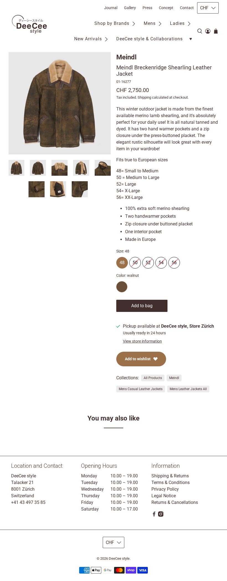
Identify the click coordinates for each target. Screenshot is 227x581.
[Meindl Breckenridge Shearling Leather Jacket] (60, 103)
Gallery (130, 8)
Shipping (144, 97)
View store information (142, 341)
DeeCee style (119, 558)
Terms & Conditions (170, 482)
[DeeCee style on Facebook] (154, 515)
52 (148, 261)
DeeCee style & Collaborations (149, 38)
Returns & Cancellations (174, 502)
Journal (110, 8)
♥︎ (190, 38)
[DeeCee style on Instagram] (160, 515)
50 (135, 261)
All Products (153, 378)
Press (147, 8)
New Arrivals (88, 38)
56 (174, 261)
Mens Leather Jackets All (188, 389)
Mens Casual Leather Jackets (140, 389)
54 (161, 261)
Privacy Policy (165, 489)
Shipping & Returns (170, 476)
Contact (187, 8)
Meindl (126, 57)
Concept (166, 8)
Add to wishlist (138, 359)
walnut (121, 286)
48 (122, 261)
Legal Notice (163, 495)
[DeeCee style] (29, 24)
